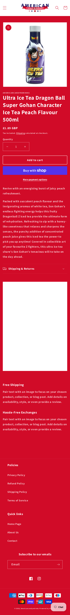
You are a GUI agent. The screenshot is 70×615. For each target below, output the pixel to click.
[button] (5, 8)
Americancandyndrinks (30, 608)
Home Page (14, 524)
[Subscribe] (58, 564)
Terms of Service (17, 500)
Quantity (8, 139)
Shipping (20, 133)
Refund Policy (16, 483)
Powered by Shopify (47, 608)
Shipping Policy (17, 492)
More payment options (35, 179)
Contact (12, 540)
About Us (13, 532)
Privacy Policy (16, 475)
